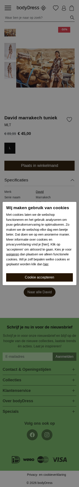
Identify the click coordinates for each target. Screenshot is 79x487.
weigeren (12, 254)
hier (45, 264)
